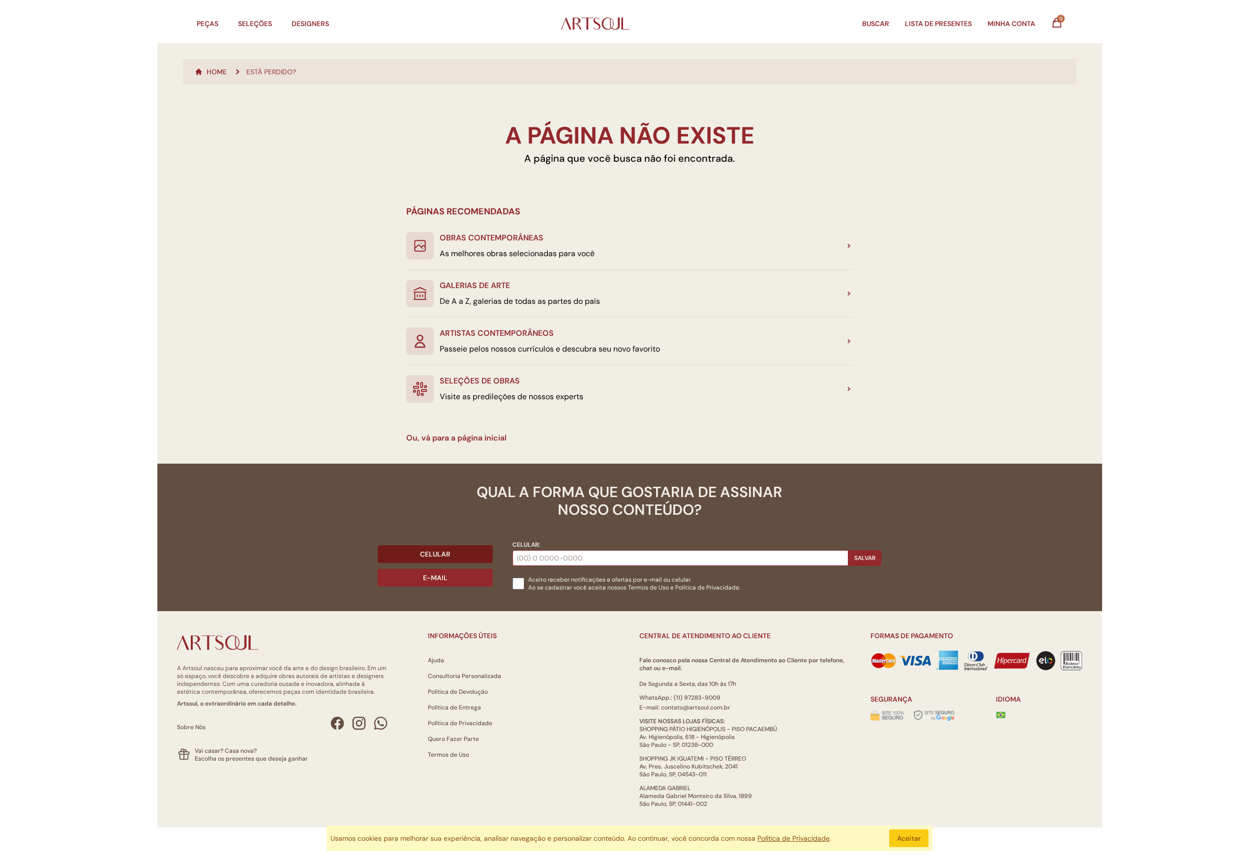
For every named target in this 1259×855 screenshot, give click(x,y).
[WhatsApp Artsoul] (381, 723)
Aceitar (909, 838)
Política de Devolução (458, 692)
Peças (207, 23)
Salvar (864, 558)
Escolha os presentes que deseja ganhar (251, 759)
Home (217, 71)
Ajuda (436, 660)
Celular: (526, 545)
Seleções (255, 23)
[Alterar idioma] (1001, 715)
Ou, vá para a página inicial (456, 438)
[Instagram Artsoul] (359, 723)
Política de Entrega (454, 707)
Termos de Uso (648, 587)
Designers (310, 23)
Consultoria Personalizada (464, 676)
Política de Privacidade (460, 723)
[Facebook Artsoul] (337, 723)
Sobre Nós (191, 727)
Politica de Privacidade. (707, 587)
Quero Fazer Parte (453, 739)
